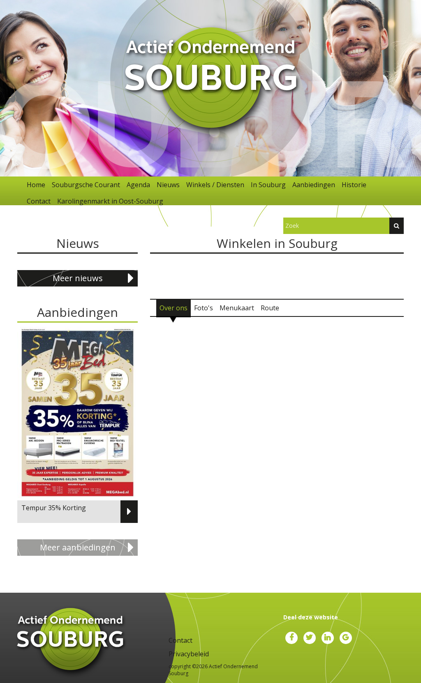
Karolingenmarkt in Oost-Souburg (110, 201)
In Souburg (268, 184)
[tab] (173, 308)
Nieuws (168, 184)
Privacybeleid (189, 653)
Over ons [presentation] (173, 307)
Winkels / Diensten (215, 184)
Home (36, 184)
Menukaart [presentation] (237, 307)
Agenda (138, 184)
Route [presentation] (270, 307)
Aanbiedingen (313, 184)
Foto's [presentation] (203, 307)
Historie (354, 184)
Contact (39, 201)
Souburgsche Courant (86, 184)
